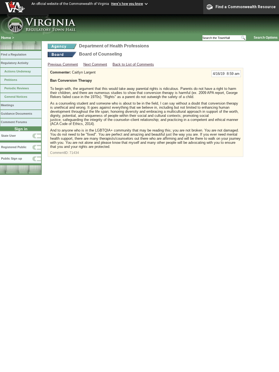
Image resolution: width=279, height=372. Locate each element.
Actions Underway (17, 71)
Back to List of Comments (133, 64)
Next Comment (95, 64)
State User (8, 135)
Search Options (266, 37)
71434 (74, 152)
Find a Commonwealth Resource (246, 7)
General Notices (15, 96)
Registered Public (13, 147)
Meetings (7, 105)
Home (6, 38)
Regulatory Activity (14, 63)
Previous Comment (63, 64)
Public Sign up (11, 158)
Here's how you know (127, 4)
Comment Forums (14, 122)
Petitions (10, 79)
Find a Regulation (13, 54)
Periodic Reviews (16, 88)
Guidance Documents (16, 113)
